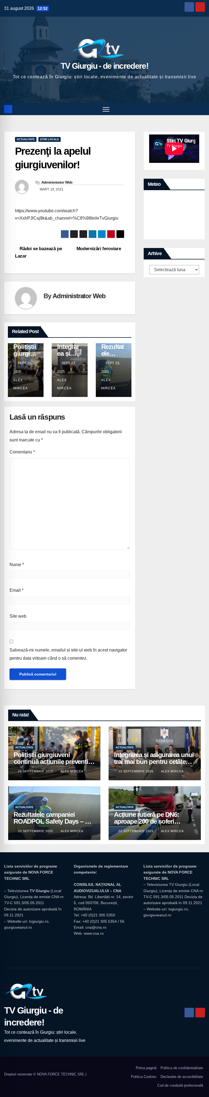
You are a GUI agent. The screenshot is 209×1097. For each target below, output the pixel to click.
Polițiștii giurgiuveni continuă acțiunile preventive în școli (54, 761)
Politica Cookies (143, 1077)
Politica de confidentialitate (182, 1068)
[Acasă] (8, 109)
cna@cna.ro (95, 927)
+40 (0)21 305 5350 (98, 915)
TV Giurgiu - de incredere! (104, 65)
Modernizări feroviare (98, 248)
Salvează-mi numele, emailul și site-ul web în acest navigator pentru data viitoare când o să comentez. (68, 654)
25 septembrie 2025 (36, 771)
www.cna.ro (94, 933)
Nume (17, 564)
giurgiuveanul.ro (18, 927)
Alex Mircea (20, 384)
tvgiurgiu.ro (38, 921)
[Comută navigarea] (106, 109)
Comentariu (22, 452)
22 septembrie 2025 (136, 831)
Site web (18, 616)
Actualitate (26, 139)
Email (16, 590)
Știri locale (49, 139)
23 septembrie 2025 (136, 771)
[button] (201, 109)
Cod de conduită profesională (180, 1085)
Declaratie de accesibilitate (182, 1077)
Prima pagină (146, 1068)
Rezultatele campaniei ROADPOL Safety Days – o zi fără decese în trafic (54, 821)
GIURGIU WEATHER (174, 216)
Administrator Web (57, 182)
